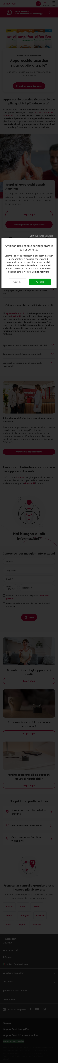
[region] (29, 263)
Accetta (40, 281)
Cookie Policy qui (40, 271)
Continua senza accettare (41, 236)
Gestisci (17, 281)
